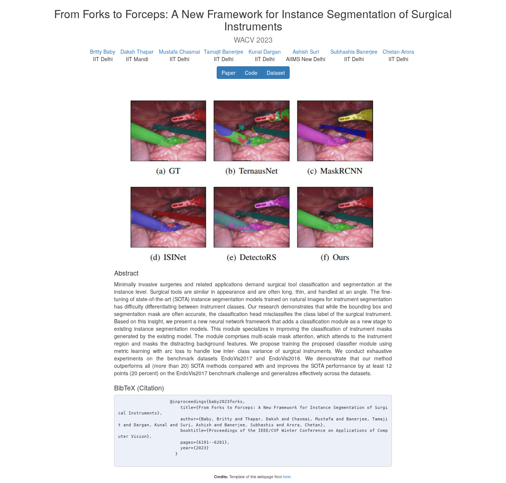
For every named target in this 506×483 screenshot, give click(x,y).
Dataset (276, 72)
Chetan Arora (398, 51)
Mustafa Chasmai (179, 51)
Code (251, 72)
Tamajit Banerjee (223, 51)
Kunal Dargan (265, 51)
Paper (229, 72)
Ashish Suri (306, 51)
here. (287, 476)
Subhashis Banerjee (353, 51)
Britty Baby (102, 51)
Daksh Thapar (137, 51)
